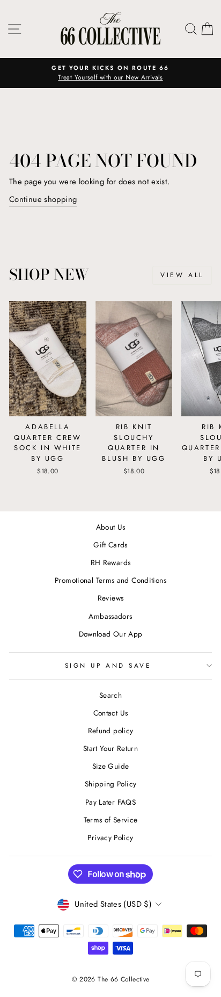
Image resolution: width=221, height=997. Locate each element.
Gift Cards (110, 544)
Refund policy (111, 730)
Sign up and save (108, 665)
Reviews (111, 598)
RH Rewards (111, 562)
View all (182, 275)
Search (110, 695)
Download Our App (111, 633)
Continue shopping (43, 199)
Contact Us (110, 712)
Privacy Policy (110, 837)
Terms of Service (111, 819)
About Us (111, 527)
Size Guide (110, 766)
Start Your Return (110, 748)
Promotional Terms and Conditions (110, 580)
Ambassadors (110, 616)
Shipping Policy (111, 783)
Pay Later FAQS (110, 802)
